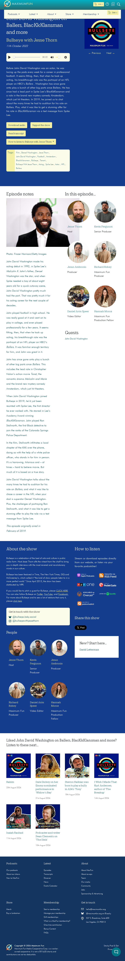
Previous (94, 53)
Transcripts (48, 874)
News (46, 882)
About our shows (13, 874)
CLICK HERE (62, 591)
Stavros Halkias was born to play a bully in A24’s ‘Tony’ (77, 785)
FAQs (46, 933)
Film (18, 153)
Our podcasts (12, 870)
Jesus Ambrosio (76, 267)
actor (57, 164)
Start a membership (52, 909)
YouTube (48, 594)
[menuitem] (13, 14)
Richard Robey (102, 267)
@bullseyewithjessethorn (26, 621)
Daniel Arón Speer (78, 311)
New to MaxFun (12, 878)
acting (41, 164)
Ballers (19, 168)
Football (41, 157)
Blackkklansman (23, 161)
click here (17, 601)
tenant (43, 161)
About (50, 14)
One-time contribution (53, 925)
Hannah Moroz (103, 311)
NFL (63, 164)
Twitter (40, 594)
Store (68, 14)
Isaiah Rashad (14, 832)
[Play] (9, 57)
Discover (47, 878)
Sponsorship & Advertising (92, 894)
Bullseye (35, 161)
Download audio (16, 125)
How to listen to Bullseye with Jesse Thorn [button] (30, 141)
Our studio (85, 882)
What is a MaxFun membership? (57, 921)
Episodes (47, 870)
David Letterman (89, 649)
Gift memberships (51, 917)
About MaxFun (87, 870)
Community (85, 886)
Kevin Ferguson (103, 226)
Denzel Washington (29, 153)
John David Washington (26, 157)
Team (83, 878)
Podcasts (12, 14)
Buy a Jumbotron (13, 913)
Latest (32, 14)
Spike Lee (50, 164)
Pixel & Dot (114, 946)
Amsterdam (51, 157)
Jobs (83, 890)
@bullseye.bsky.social (24, 617)
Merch (8, 909)
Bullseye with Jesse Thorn (31, 40)
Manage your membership (54, 913)
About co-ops (86, 874)
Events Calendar (50, 886)
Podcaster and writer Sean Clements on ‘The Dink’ (48, 836)
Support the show (41, 125)
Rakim (10, 782)
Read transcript (16, 133)
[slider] (26, 57)
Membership (90, 14)
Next (110, 53)
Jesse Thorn (44, 153)
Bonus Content (50, 929)
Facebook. (63, 594)
